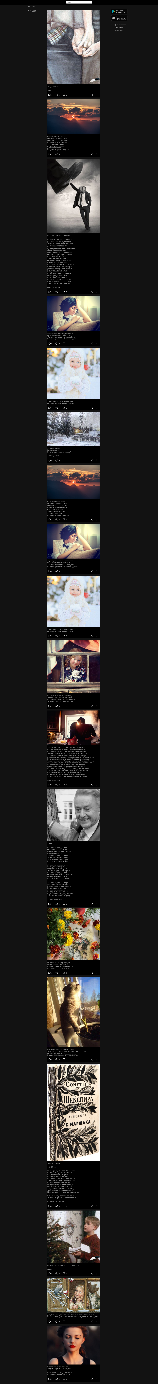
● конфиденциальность (119, 25)
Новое (31, 6)
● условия (119, 27)
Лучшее (32, 11)
